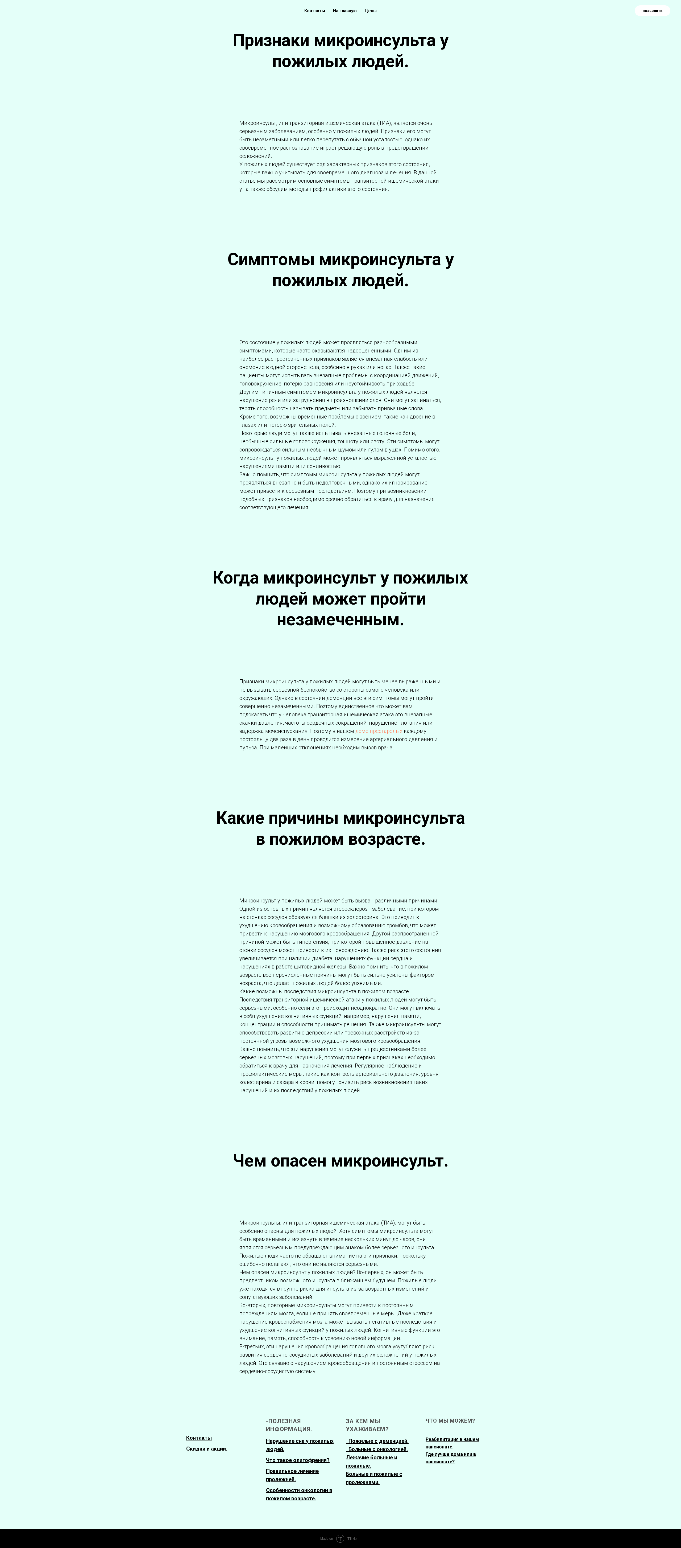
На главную (345, 10)
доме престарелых (379, 731)
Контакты (314, 10)
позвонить (652, 11)
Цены (371, 10)
